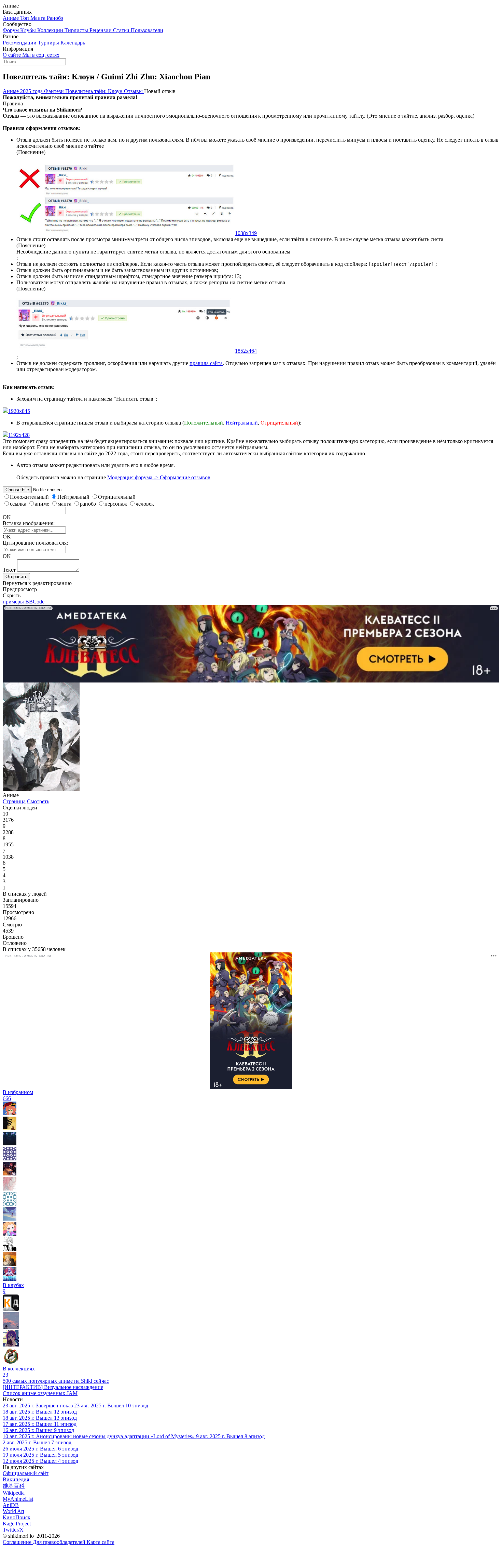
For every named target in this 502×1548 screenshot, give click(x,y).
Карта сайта (100, 1542)
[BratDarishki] (9, 1113)
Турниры (49, 42)
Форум (11, 30)
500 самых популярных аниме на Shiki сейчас (56, 1381)
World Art (13, 1511)
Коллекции (51, 30)
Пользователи (147, 30)
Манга (38, 18)
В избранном (18, 1095)
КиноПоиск (16, 1517)
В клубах (13, 1288)
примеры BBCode (23, 601)
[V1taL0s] (9, 1173)
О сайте (12, 55)
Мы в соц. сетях (40, 55)
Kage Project (17, 1523)
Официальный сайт (25, 1473)
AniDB (11, 1505)
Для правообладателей (60, 1542)
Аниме (11, 18)
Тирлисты (77, 30)
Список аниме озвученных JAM (40, 1393)
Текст (9, 570)
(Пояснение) (30, 152)
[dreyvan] (9, 1158)
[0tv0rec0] (9, 1204)
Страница (14, 801)
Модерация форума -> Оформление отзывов (158, 477)
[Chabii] (9, 1189)
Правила (13, 103)
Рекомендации (20, 42)
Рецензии (101, 30)
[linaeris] (9, 1219)
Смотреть (38, 801)
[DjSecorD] (9, 1234)
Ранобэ (55, 18)
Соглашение (18, 1542)
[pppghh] (11, 1345)
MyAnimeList (18, 1499)
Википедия (16, 1479)
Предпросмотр (20, 589)
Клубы (28, 30)
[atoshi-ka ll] (11, 1327)
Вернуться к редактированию (37, 583)
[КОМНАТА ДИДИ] (11, 1309)
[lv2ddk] (9, 1143)
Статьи (122, 30)
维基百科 (14, 1486)
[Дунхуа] (11, 1362)
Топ (25, 18)
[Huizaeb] (9, 1249)
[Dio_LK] (9, 1128)
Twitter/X (13, 1530)
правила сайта (206, 363)
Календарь (72, 42)
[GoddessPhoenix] (9, 1279)
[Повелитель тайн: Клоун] (41, 789)
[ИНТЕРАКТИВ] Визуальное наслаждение (53, 1387)
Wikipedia (14, 1493)
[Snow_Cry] (9, 1264)
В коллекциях (19, 1372)
